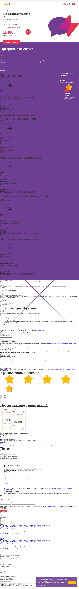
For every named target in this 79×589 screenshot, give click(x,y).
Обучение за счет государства (6, 546)
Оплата (13, 528)
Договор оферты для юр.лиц (14, 526)
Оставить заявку (11, 42)
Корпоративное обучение (40, 330)
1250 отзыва (3, 537)
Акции (17, 0)
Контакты (17, 528)
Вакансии (5, 528)
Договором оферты (72, 343)
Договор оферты (3, 525)
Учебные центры (14, 533)
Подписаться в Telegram (5, 348)
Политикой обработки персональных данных (57, 343)
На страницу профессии (5, 305)
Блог (1, 533)
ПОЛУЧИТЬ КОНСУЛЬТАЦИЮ (5, 368)
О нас (13, 0)
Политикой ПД (42, 585)
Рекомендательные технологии (36, 526)
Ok (72, 582)
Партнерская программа (22, 531)
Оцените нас (2, 538)
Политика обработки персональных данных (16, 525)
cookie (45, 581)
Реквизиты (22, 526)
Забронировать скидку (5, 499)
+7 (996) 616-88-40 (66, 3)
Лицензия (27, 526)
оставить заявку (8, 341)
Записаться (2, 293)
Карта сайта (7, 533)
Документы (9, 528)
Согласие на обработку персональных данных (35, 525)
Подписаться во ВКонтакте (17, 348)
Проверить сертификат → (3, 442)
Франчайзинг (14, 531)
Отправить (4, 511)
